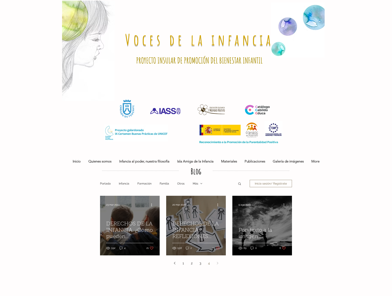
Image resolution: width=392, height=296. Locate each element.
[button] (240, 184)
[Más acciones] (152, 204)
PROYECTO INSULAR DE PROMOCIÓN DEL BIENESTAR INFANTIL (199, 60)
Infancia (124, 183)
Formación (144, 183)
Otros (181, 183)
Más (195, 183)
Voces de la (168, 39)
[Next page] (217, 263)
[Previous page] (174, 263)
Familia (164, 183)
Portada (105, 183)
